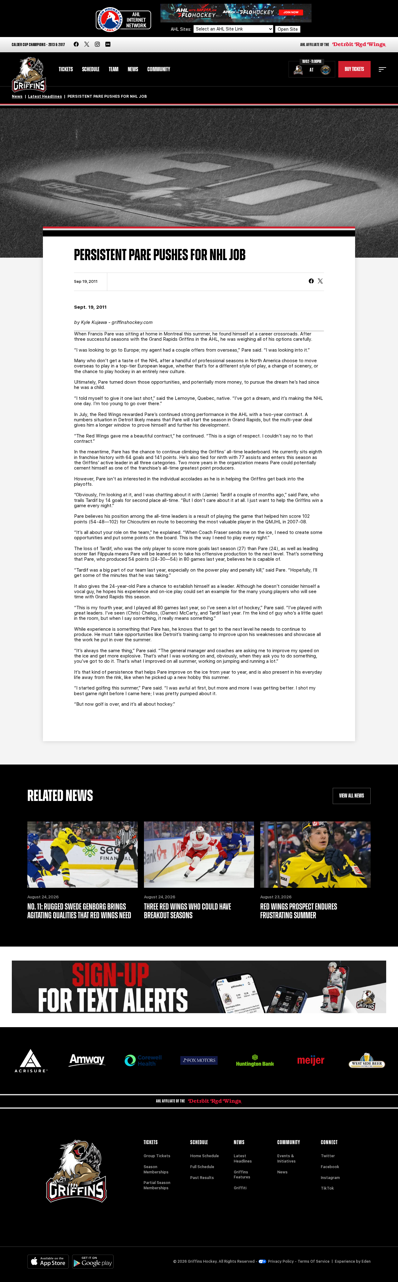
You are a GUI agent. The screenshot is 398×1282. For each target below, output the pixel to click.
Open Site (288, 29)
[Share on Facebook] (311, 281)
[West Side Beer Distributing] (367, 1060)
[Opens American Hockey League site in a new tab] (123, 19)
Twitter (328, 1156)
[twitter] (86, 44)
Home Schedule (204, 1156)
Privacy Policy (281, 1261)
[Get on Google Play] (93, 1262)
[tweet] (320, 281)
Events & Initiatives (286, 1158)
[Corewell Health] (143, 1061)
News (133, 69)
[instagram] (97, 44)
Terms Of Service (314, 1261)
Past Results (202, 1178)
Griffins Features (242, 1175)
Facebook (330, 1167)
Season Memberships (156, 1169)
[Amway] (87, 1060)
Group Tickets (157, 1156)
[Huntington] (255, 1060)
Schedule (91, 69)
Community (158, 69)
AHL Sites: (181, 29)
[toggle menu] (382, 69)
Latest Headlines (45, 96)
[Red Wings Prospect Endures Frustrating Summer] (315, 854)
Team (113, 69)
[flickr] (108, 44)
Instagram (330, 1178)
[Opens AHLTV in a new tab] (236, 13)
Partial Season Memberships (157, 1185)
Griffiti (240, 1188)
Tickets (66, 69)
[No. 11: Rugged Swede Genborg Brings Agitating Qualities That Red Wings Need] (82, 854)
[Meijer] (311, 1060)
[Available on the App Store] (48, 1262)
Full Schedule (202, 1167)
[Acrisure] (31, 1060)
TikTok (327, 1188)
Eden (366, 1261)
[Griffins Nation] (199, 987)
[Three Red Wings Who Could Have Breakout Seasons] (199, 854)
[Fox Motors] (199, 1060)
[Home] (29, 75)
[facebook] (76, 44)
